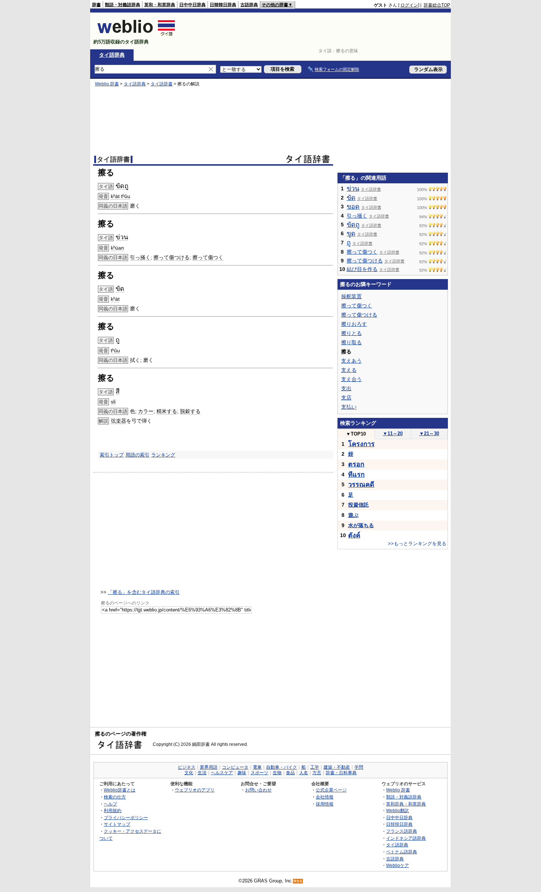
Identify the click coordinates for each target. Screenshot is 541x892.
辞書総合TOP (437, 5)
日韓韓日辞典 (223, 5)
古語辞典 (249, 5)
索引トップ (112, 455)
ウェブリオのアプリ (195, 789)
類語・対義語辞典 (122, 5)
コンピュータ (235, 767)
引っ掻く (140, 257)
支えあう (351, 361)
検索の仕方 (115, 796)
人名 (303, 773)
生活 (202, 773)
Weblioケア (397, 865)
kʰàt (115, 299)
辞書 (96, 5)
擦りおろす (354, 324)
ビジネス (186, 767)
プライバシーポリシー (126, 817)
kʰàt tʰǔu (120, 196)
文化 (188, 773)
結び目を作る (362, 269)
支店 (346, 398)
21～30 (429, 433)
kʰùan (117, 248)
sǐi (113, 402)
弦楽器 (118, 421)
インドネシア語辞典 (406, 838)
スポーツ (259, 773)
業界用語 (209, 767)
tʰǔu (115, 350)
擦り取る (351, 342)
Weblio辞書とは (119, 789)
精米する (166, 411)
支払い (349, 407)
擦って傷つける (171, 257)
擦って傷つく (207, 257)
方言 (316, 773)
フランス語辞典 (401, 831)
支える (349, 370)
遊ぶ (353, 515)
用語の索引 (137, 455)
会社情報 (324, 796)
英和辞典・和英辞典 (406, 803)
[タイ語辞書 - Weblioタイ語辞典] (136, 35)
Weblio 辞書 (107, 84)
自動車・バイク (281, 767)
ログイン (409, 5)
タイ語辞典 (112, 55)
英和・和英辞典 (159, 5)
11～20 (393, 433)
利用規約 (112, 810)
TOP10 (356, 434)
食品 (290, 773)
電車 (257, 767)
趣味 (241, 773)
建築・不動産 (336, 767)
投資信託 (358, 505)
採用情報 (324, 803)
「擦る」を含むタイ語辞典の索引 (144, 592)
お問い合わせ (258, 789)
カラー (145, 411)
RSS (298, 881)
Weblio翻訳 (397, 810)
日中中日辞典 (192, 5)
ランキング (163, 455)
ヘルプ (110, 803)
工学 (314, 767)
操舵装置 (351, 296)
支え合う (351, 379)
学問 (358, 767)
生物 (277, 773)
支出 (346, 388)
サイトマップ (117, 824)
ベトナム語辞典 (401, 851)
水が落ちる (361, 525)
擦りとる (351, 333)
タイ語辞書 (162, 84)
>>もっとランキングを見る (417, 543)
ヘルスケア (222, 773)
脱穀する (190, 411)
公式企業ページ (331, 789)
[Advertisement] (316, 30)
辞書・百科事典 (341, 773)
